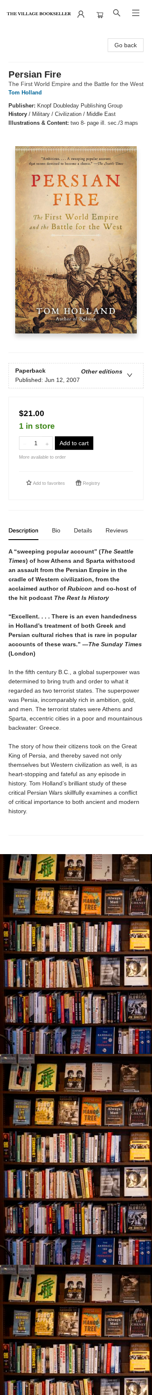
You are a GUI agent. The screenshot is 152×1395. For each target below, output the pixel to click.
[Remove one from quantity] (24, 443)
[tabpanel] (76, 691)
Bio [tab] (56, 530)
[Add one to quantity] (47, 443)
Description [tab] (23, 530)
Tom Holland (25, 92)
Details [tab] (83, 530)
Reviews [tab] (117, 530)
